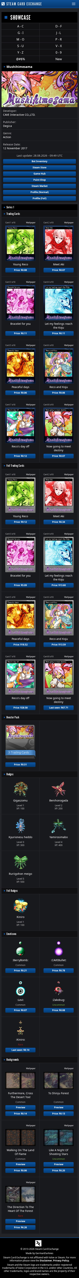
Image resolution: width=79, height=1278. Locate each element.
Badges (10, 774)
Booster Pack (13, 717)
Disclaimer (46, 1260)
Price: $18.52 (20, 644)
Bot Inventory (39, 161)
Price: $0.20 (58, 1170)
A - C (20, 26)
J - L (58, 33)
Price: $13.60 (59, 585)
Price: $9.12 (20, 522)
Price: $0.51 (20, 764)
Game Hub (40, 173)
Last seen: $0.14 (20, 1050)
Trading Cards (13, 214)
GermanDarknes (44, 1253)
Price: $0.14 (20, 1113)
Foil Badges (12, 890)
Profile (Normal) (39, 192)
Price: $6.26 (20, 1227)
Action (7, 137)
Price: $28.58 (20, 707)
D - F (58, 26)
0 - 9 (59, 52)
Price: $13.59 (59, 644)
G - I (20, 33)
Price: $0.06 (20, 392)
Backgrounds (13, 1059)
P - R (58, 39)
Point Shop (39, 179)
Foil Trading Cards (15, 465)
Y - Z (20, 52)
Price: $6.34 (58, 522)
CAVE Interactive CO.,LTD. (19, 114)
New (58, 59)
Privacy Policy (61, 1260)
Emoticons (11, 934)
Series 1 (10, 207)
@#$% (20, 59)
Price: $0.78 (58, 970)
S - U (20, 46)
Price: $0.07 (58, 270)
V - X (59, 46)
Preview (20, 1107)
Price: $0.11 (20, 333)
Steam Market (40, 186)
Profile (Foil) (39, 198)
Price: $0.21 (20, 970)
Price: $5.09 (20, 585)
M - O (20, 39)
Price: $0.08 (20, 270)
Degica (7, 126)
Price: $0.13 (58, 1113)
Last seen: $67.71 (58, 707)
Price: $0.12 (20, 456)
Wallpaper (30, 222)
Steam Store (39, 167)
